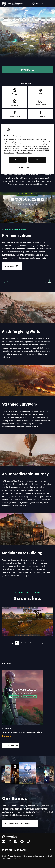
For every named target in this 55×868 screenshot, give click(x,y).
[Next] (43, 642)
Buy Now (25, 70)
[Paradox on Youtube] (4, 841)
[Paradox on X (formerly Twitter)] (10, 841)
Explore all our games (18, 823)
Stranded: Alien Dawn (14, 850)
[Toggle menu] (50, 3)
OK (37, 160)
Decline (17, 160)
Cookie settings (24, 167)
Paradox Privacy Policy (24, 153)
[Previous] (12, 642)
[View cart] (43, 3)
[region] (27, 149)
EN (37, 4)
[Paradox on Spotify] (22, 841)
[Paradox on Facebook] (16, 841)
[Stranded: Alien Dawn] (50, 849)
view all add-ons (11, 745)
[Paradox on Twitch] (28, 841)
